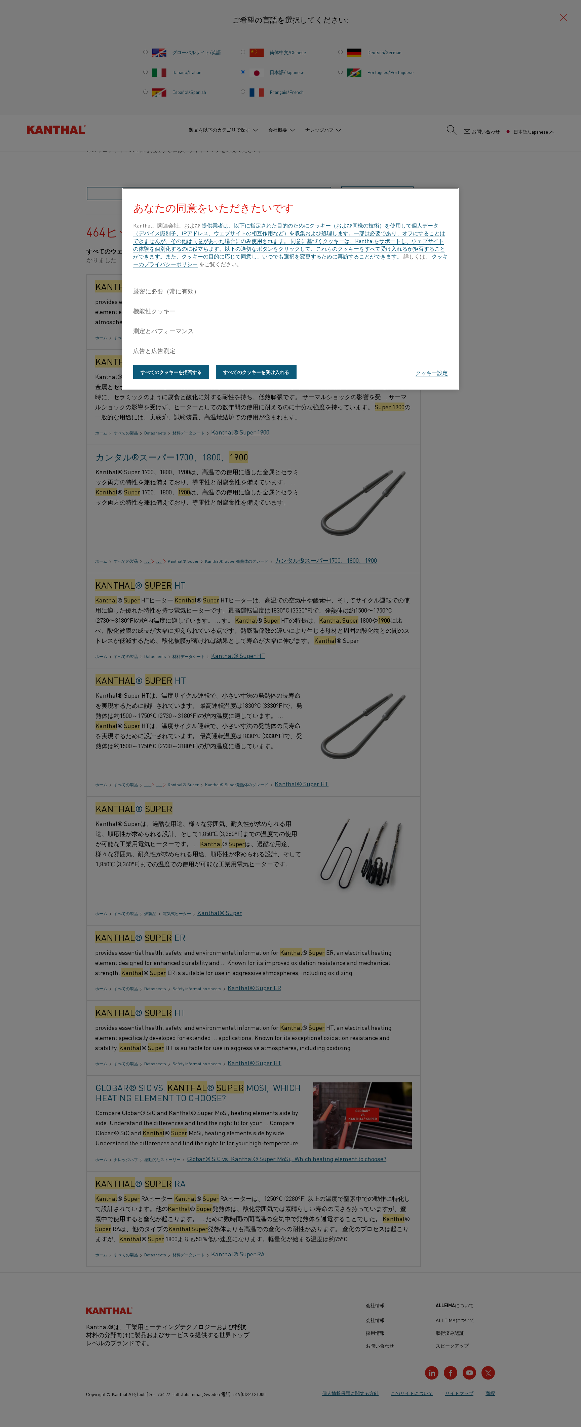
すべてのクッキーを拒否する (171, 372)
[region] (290, 289)
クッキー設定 (432, 372)
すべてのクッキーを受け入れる (256, 372)
